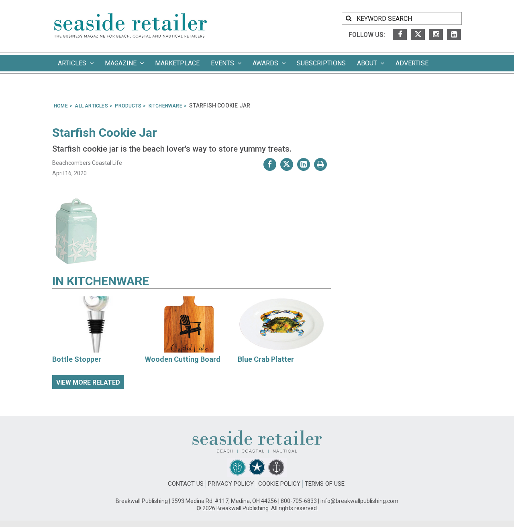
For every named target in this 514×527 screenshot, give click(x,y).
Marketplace (177, 63)
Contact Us (186, 483)
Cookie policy (279, 483)
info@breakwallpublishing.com (359, 501)
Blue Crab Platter (266, 359)
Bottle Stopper (76, 359)
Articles (74, 63)
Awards (267, 63)
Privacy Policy (231, 483)
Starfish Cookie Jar (104, 133)
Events (224, 63)
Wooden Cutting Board (182, 359)
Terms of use (325, 483)
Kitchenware (108, 281)
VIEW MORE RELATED (88, 382)
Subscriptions (321, 63)
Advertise (412, 63)
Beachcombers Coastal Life (87, 163)
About (368, 63)
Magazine (122, 63)
